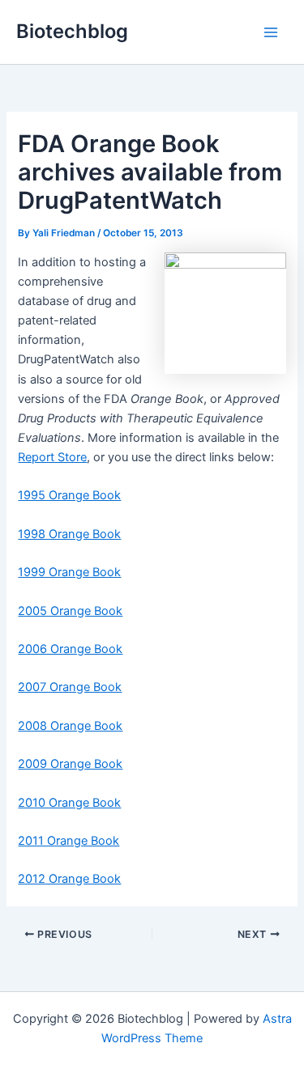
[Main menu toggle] (271, 32)
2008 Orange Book (70, 726)
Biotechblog (72, 31)
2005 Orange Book (70, 611)
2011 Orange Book (68, 840)
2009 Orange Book (70, 764)
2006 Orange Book (70, 649)
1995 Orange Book (69, 495)
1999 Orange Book (69, 572)
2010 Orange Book (69, 802)
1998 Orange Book (69, 534)
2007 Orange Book (70, 687)
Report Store (52, 457)
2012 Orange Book (69, 879)
